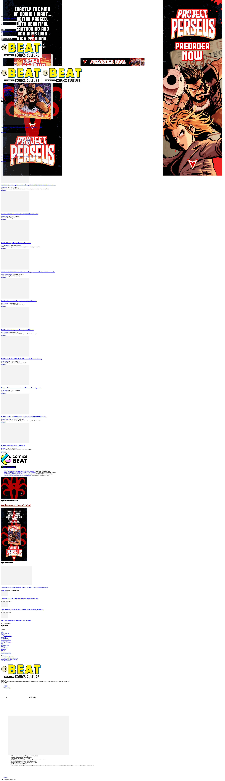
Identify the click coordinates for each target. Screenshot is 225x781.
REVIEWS (6, 91)
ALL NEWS (7, 94)
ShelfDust (3, 649)
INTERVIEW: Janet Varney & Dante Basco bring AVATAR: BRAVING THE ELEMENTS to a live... (28, 185)
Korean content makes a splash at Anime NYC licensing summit (20, 472)
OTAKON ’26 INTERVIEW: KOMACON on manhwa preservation (20, 473)
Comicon (3, 634)
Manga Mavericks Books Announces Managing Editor (17, 475)
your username (21, 26)
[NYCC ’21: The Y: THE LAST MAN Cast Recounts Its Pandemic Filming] (15, 356)
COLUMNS (7, 93)
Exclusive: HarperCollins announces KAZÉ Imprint (16, 620)
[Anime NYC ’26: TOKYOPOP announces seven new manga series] (4, 596)
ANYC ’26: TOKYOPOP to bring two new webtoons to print (19, 471)
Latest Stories (11, 467)
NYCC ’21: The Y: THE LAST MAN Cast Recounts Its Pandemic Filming (21, 359)
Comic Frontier (8, 636)
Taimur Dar (4, 187)
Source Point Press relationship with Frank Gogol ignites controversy (22, 127)
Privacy (2, 32)
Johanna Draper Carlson (7, 419)
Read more (3, 132)
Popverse (3, 646)
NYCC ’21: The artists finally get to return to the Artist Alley (19, 301)
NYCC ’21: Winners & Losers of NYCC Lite (13, 446)
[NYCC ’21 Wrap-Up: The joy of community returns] (15, 240)
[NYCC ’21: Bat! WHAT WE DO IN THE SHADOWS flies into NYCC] (15, 211)
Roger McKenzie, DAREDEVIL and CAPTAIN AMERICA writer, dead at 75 (22, 609)
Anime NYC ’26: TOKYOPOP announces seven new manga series (20, 599)
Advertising (7, 687)
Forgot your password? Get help (9, 31)
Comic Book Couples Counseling (9, 659)
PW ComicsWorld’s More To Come (9, 658)
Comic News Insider (6, 660)
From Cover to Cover (6, 640)
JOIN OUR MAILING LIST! (10, 18)
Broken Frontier (5, 633)
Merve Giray (4, 590)
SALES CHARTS (8, 90)
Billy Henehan (4, 216)
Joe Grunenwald (5, 129)
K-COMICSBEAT (8, 89)
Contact (6, 686)
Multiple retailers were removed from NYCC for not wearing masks (21, 388)
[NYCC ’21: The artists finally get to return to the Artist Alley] (15, 298)
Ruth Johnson (4, 303)
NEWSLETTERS (8, 95)
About (5, 685)
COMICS (6, 85)
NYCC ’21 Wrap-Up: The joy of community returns (16, 243)
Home (2, 98)
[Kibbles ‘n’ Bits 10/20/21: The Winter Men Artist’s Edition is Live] (15, 153)
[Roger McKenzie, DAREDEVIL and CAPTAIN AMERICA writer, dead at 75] (4, 607)
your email (19, 36)
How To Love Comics (6, 642)
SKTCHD (3, 650)
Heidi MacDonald (5, 158)
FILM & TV (7, 86)
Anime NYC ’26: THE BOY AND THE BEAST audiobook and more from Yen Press (24, 588)
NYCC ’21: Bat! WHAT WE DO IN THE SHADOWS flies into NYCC (19, 214)
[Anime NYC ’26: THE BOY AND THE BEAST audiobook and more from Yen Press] (16, 585)
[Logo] (21, 82)
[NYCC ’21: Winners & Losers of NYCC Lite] (15, 443)
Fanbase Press (4, 638)
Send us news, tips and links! (16, 505)
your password (20, 27)
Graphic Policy (4, 641)
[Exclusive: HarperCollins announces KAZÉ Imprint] (4, 618)
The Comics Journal (6, 653)
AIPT (2, 632)
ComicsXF (3, 637)
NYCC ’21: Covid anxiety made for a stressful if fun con (17, 330)
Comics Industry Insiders (7, 656)
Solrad (2, 651)
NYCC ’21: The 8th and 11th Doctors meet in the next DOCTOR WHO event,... (24, 417)
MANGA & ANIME (8, 87)
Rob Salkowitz (4, 647)
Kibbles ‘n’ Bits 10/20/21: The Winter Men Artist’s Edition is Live (20, 156)
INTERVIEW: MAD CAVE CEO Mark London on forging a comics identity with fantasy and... (28, 272)
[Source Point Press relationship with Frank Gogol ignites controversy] (15, 124)
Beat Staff (3, 448)
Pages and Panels (5, 645)
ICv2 (2, 644)
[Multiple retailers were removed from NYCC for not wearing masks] (15, 385)
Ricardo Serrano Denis (6, 274)
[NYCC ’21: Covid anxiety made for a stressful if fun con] (15, 327)
